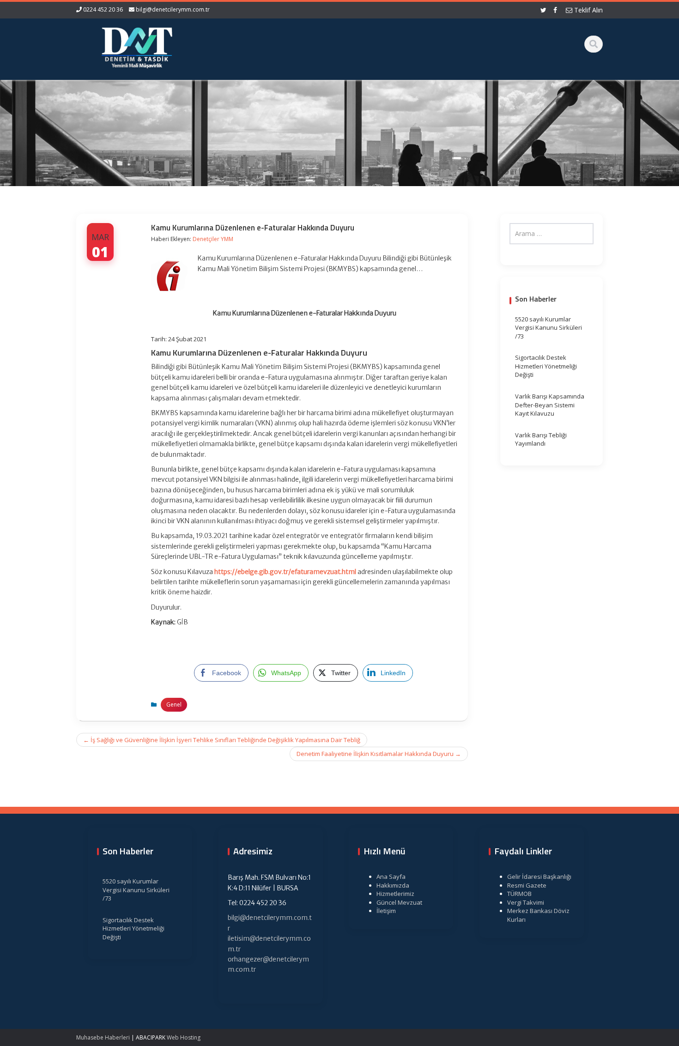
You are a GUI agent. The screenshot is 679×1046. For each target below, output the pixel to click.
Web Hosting (183, 1037)
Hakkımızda (392, 885)
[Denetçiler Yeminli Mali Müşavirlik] (136, 46)
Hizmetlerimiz (395, 893)
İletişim (386, 911)
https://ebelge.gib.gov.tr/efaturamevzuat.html (285, 572)
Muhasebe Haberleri (103, 1037)
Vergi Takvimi (525, 902)
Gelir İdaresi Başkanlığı (539, 876)
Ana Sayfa (391, 876)
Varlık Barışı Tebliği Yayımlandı (541, 439)
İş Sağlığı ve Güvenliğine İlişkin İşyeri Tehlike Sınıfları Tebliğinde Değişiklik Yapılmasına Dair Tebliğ (221, 740)
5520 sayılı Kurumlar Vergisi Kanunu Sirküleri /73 (548, 327)
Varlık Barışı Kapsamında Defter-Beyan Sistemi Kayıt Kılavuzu (549, 404)
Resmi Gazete (526, 885)
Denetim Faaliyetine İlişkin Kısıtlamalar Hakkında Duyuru (379, 754)
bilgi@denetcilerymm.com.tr (173, 9)
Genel (174, 704)
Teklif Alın (587, 10)
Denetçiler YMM (213, 239)
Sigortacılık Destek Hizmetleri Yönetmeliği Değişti (546, 366)
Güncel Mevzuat (399, 902)
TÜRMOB (519, 893)
